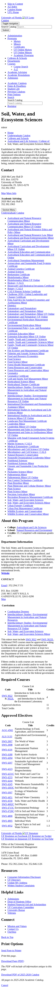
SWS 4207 (7, 762)
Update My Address (17, 882)
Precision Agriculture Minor (21, 494)
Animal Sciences (15, 271)
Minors (17, 44)
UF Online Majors (23, 49)
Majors (17, 41)
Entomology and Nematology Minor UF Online (30, 314)
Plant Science (14, 488)
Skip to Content (15, 4)
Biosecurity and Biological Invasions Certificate (30, 285)
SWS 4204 (7, 758)
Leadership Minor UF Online (21, 426)
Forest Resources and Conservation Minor (28, 370)
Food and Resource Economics (22, 356)
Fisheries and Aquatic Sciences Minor (25, 353)
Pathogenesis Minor (17, 474)
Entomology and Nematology (22, 308)
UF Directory (14, 880)
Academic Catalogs (17, 83)
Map (3, 193)
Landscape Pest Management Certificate (27, 421)
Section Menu (8, 210)
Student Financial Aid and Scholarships (26, 904)
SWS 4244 (7, 780)
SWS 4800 (7, 816)
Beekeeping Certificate (18, 274)
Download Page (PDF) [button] (12, 961)
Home (10, 132)
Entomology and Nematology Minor (25, 311)
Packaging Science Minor (20, 471)
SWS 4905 (7, 821)
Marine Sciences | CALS (19, 443)
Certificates (19, 47)
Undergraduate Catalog (18, 135)
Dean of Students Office (19, 901)
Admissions (13, 899)
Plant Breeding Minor (18, 483)
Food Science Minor (17, 362)
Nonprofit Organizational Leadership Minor (28, 457)
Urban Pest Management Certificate (24, 508)
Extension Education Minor (21, 333)
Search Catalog (8, 26)
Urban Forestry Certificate (20, 505)
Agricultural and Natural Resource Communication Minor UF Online (24, 225)
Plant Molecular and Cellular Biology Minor (29, 486)
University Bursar (16, 910)
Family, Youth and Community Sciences (27, 339)
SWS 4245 (7, 784)
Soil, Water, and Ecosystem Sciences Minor (28, 502)
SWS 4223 (7, 769)
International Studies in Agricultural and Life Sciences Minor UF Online (29, 417)
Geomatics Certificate (18, 376)
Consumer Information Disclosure (24, 877)
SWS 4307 (7, 792)
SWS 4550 (7, 801)
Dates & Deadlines (16, 86)
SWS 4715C (8, 807)
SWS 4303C (8, 787)
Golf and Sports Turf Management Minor (27, 378)
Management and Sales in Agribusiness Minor (30, 429)
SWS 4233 (7, 777)
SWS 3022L (47, 639)
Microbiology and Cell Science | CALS (26, 452)
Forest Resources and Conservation (24, 367)
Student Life (13, 89)
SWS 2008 (7, 744)
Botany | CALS (15, 288)
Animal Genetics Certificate (21, 269)
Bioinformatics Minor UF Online (23, 280)
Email (4, 585)
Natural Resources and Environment (34, 530)
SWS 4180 (7, 754)
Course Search (21, 66)
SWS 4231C (8, 774)
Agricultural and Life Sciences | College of (28, 141)
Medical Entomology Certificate (23, 446)
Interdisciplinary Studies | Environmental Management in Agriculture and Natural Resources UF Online (27, 398)
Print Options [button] (14, 94)
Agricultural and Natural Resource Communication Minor (24, 219)
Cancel (4, 985)
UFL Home (13, 12)
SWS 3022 (31, 639)
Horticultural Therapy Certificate (23, 384)
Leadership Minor (16, 424)
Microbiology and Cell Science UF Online (28, 449)
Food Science (14, 359)
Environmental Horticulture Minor (24, 325)
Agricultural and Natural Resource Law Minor (30, 235)
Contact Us (13, 929)
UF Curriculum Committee (20, 907)
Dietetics (11, 305)
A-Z (16, 69)
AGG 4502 (7, 730)
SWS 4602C (8, 804)
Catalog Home (14, 9)
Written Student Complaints (21, 885)
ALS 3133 (7, 736)
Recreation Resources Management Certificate (30, 497)
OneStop (11, 932)
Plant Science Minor (17, 491)
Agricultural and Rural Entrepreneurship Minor (30, 238)
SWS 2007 (7, 741)
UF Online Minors (23, 52)
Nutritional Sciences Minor (20, 463)
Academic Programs (24, 55)
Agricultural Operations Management (25, 260)
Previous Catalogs (16, 91)
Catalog (5, 20)
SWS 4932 (7, 825)
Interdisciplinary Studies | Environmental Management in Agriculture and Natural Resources (27, 390)
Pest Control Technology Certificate (25, 480)
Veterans (11, 913)
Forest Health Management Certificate (26, 364)
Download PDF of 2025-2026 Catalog (20, 974)
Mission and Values (17, 926)
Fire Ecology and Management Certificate (28, 350)
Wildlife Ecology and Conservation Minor (28, 514)
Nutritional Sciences (17, 460)
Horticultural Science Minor (21, 381)
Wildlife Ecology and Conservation (24, 511)
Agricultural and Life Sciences (32, 527)
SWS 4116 (7, 749)
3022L (10, 698)
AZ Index (12, 6)
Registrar (11, 106)
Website (5, 573)
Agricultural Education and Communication (28, 252)
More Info (11, 193)
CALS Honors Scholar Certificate (24, 291)
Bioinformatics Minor (18, 277)
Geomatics (12, 373)
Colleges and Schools (18, 138)
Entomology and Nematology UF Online (27, 316)
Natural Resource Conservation (22, 455)
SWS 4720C (8, 811)
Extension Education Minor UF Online (26, 336)
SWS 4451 (7, 797)
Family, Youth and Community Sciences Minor (30, 342)
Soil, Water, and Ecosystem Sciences (25, 500)
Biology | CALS (15, 283)
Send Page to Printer (11, 950)
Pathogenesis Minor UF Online (22, 477)
